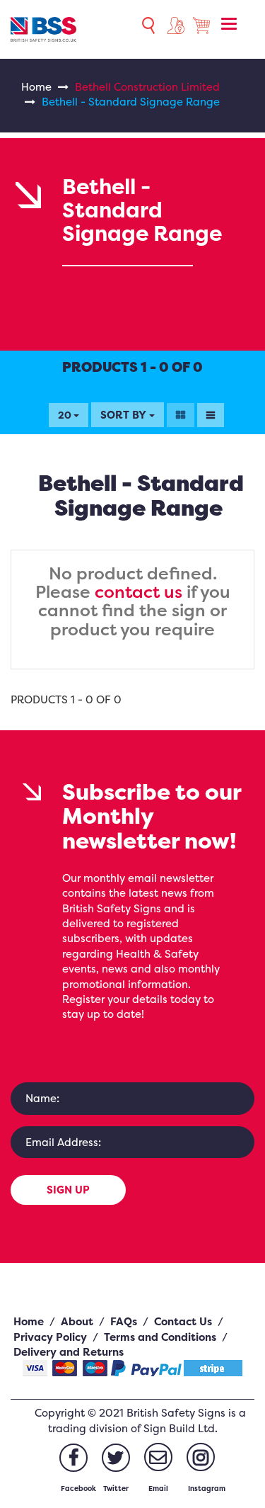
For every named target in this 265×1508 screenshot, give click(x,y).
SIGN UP (68, 1189)
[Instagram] (201, 1457)
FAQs (123, 1321)
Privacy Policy (50, 1337)
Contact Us (183, 1321)
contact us (138, 591)
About (77, 1321)
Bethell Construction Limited (147, 86)
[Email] (158, 1457)
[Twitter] (116, 1458)
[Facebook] (73, 1458)
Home (36, 86)
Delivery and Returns (68, 1351)
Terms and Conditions (160, 1337)
